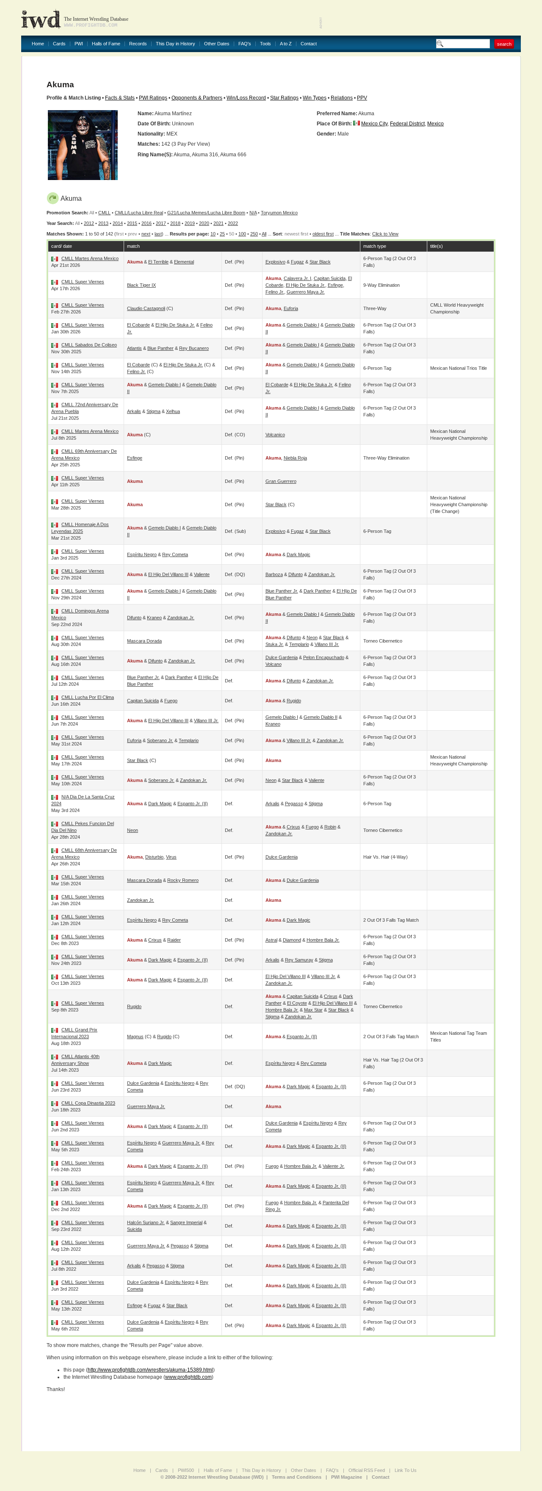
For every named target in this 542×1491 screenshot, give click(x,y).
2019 (190, 223)
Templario (299, 644)
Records (138, 44)
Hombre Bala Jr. (323, 939)
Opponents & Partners (196, 98)
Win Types (314, 98)
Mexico (435, 124)
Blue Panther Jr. (281, 590)
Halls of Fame (106, 44)
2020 (204, 223)
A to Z (286, 44)
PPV (362, 98)
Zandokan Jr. (321, 574)
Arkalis (134, 411)
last (158, 233)
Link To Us (406, 1470)
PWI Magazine (346, 1477)
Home (38, 44)
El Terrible (158, 261)
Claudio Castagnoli (146, 308)
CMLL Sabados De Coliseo (89, 344)
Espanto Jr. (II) (192, 803)
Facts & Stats (120, 98)
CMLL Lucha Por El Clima (87, 697)
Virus (171, 856)
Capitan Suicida (330, 278)
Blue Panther (160, 348)
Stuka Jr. (274, 644)
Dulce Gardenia (281, 657)
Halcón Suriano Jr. (146, 1222)
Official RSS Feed (366, 1470)
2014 (118, 223)
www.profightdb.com (188, 1377)
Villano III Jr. (327, 644)
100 (242, 233)
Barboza (274, 574)
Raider (174, 939)
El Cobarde (138, 324)
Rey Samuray (299, 959)
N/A (253, 212)
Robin (330, 826)
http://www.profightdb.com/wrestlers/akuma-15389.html (150, 1370)
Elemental (184, 261)
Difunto (295, 574)
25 (222, 233)
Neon (312, 637)
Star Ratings (284, 98)
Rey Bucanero (194, 348)
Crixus (293, 826)
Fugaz (297, 261)
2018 (175, 223)
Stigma (153, 411)
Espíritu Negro (142, 554)
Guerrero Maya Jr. (306, 291)
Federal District (407, 124)
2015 (132, 223)
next (145, 233)
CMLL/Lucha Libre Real (139, 212)
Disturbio (154, 856)
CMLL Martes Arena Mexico (90, 258)
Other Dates (217, 44)
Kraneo (154, 617)
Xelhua (173, 411)
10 (213, 233)
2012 (89, 223)
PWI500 (186, 1470)
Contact (309, 44)
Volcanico (275, 434)
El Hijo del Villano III (168, 574)
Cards (59, 44)
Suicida (134, 1229)
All (264, 233)
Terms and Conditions (296, 1477)
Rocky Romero (183, 880)
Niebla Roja (295, 457)
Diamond (292, 939)
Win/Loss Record (246, 98)
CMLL (104, 212)
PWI (79, 44)
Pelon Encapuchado (323, 657)
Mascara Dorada (144, 640)
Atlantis (134, 348)
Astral (271, 939)
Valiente (202, 574)
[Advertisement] (422, 17)
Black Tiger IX (141, 285)
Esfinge (335, 285)
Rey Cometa (175, 554)
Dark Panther (317, 590)
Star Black (320, 261)
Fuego (170, 700)
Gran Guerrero (280, 481)
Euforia (291, 308)
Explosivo (275, 261)
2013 (103, 223)
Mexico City (374, 124)
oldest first (323, 233)
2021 (218, 223)
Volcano (273, 664)
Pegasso (294, 803)
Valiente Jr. (334, 1166)
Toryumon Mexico (279, 212)
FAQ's (244, 44)
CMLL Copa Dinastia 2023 (88, 1103)
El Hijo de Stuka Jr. (305, 285)
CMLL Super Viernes (82, 281)
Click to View (385, 233)
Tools (265, 44)
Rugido (294, 700)
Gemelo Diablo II (320, 717)
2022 (233, 223)
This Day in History (175, 44)
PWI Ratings (153, 98)
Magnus (135, 1036)
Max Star (313, 1009)
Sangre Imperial (186, 1222)
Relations (342, 98)
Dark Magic (298, 554)
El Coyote (297, 1003)
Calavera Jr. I (297, 278)
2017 (161, 223)
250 (254, 233)
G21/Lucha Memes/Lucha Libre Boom (206, 212)
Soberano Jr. (160, 740)
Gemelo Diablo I (303, 324)
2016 (146, 223)
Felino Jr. (274, 291)
